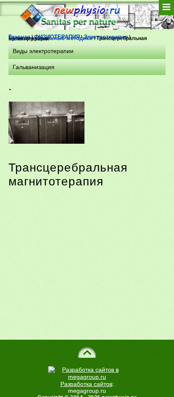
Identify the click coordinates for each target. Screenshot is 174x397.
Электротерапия (106, 37)
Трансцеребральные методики (50, 38)
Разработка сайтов (86, 384)
